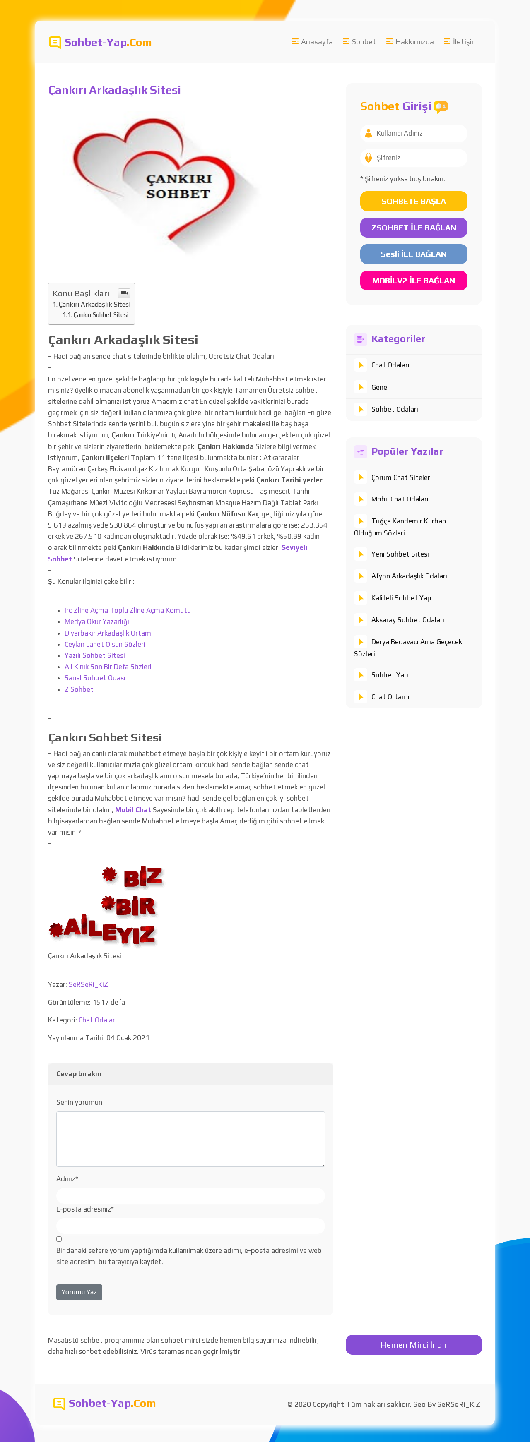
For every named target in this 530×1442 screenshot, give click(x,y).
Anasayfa (317, 41)
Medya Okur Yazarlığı (97, 621)
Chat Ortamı (390, 697)
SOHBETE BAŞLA (413, 201)
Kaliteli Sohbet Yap (401, 598)
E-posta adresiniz (85, 1209)
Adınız (67, 1179)
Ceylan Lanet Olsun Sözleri (105, 644)
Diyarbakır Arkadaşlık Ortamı (109, 633)
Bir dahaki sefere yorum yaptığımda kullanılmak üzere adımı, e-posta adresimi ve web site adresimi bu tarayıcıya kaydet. (189, 1256)
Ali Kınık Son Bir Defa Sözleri (108, 666)
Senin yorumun (79, 1102)
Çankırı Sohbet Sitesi (101, 314)
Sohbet (364, 41)
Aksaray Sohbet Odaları (407, 620)
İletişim (465, 41)
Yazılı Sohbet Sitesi (95, 655)
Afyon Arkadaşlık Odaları (409, 576)
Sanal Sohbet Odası (95, 678)
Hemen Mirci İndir (414, 1344)
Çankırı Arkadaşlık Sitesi (94, 304)
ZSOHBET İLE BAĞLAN (413, 227)
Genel (380, 387)
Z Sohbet (79, 689)
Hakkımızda (414, 41)
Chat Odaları (390, 365)
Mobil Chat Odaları (400, 499)
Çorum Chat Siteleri (401, 477)
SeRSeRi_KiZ (88, 984)
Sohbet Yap (389, 675)
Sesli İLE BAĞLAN (414, 254)
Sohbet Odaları (394, 409)
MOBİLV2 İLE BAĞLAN (413, 280)
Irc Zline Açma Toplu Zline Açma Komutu (128, 610)
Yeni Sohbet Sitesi (400, 554)
